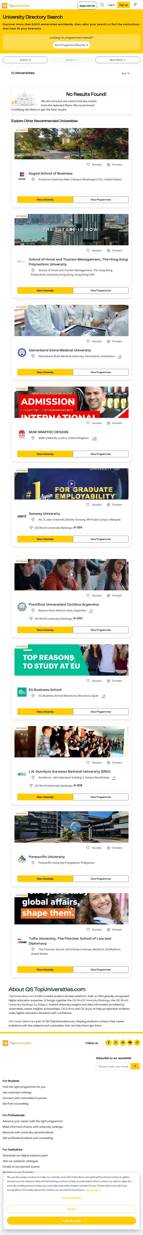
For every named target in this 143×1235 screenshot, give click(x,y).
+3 (90, 611)
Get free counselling (15, 1103)
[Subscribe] (135, 1066)
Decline (71, 1209)
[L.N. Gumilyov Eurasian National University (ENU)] (22, 773)
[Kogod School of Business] (22, 175)
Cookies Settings (71, 1197)
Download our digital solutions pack (25, 1155)
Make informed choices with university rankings (33, 1127)
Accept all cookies (72, 1220)
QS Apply (86, 1009)
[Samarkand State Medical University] (22, 352)
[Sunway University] (22, 516)
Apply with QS (87, 5)
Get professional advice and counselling (28, 1138)
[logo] (16, 5)
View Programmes (101, 199)
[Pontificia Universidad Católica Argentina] (22, 606)
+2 (119, 356)
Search (24, 59)
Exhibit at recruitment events (21, 1166)
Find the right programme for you (24, 1087)
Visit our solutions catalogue (20, 1161)
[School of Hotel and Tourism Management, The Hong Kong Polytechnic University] (22, 261)
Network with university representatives (28, 1132)
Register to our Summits (18, 1172)
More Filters (116, 59)
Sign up (123, 4)
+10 (94, 438)
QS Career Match (20, 1021)
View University (45, 199)
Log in (111, 4)
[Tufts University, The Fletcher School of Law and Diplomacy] (22, 940)
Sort (124, 73)
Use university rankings (17, 1092)
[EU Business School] (22, 692)
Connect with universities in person (25, 1098)
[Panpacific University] (22, 859)
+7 (114, 778)
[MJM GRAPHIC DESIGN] (22, 434)
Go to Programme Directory (70, 45)
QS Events (67, 1009)
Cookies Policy (92, 1189)
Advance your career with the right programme (33, 1121)
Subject (70, 59)
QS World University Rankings (91, 1000)
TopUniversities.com (21, 996)
